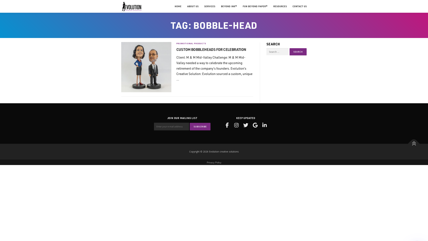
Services (209, 6)
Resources (280, 6)
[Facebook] (227, 125)
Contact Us (300, 6)
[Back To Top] (414, 144)
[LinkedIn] (264, 125)
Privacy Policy (214, 162)
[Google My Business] (255, 125)
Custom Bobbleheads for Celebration (211, 49)
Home (178, 6)
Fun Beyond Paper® (255, 6)
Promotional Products (191, 43)
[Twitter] (245, 125)
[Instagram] (236, 125)
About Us (193, 6)
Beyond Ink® (229, 6)
